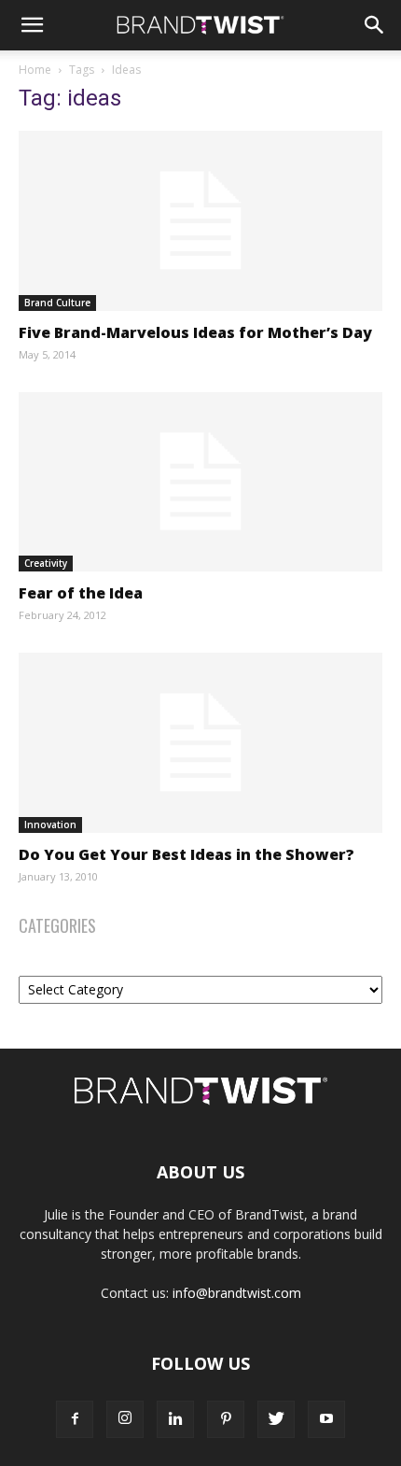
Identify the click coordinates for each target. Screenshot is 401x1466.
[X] (276, 1419)
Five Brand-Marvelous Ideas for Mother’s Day (195, 332)
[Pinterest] (225, 1419)
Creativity (45, 563)
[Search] (375, 25)
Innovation (50, 824)
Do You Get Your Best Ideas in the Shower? (186, 854)
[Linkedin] (175, 1419)
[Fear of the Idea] (200, 482)
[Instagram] (125, 1419)
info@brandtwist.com (237, 1293)
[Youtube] (326, 1419)
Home (35, 70)
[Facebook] (74, 1419)
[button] (32, 25)
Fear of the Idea (81, 593)
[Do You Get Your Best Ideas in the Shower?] (200, 743)
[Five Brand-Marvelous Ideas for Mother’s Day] (200, 221)
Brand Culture (57, 302)
